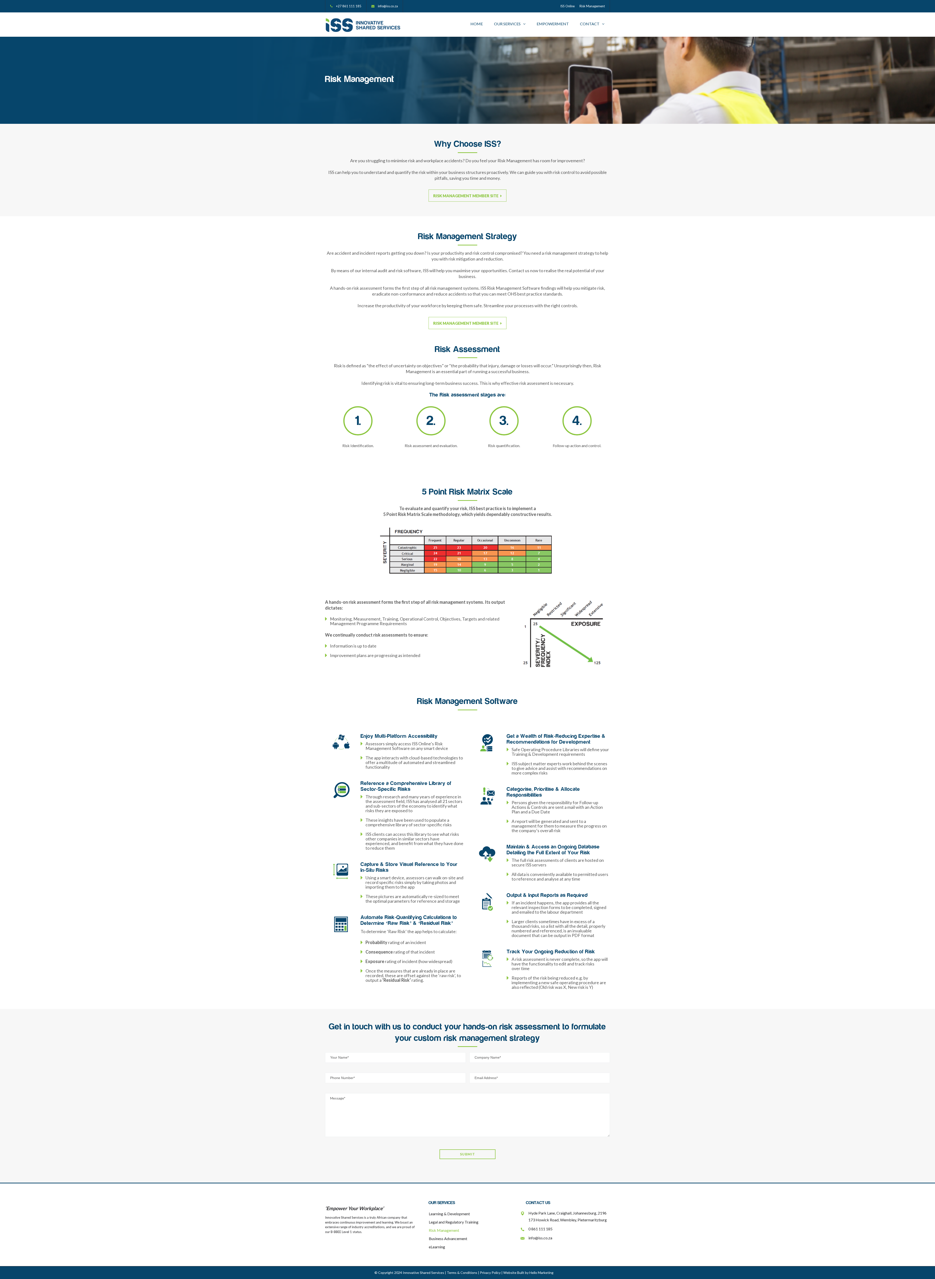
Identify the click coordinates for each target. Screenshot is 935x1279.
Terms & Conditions (462, 1272)
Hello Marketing (541, 1272)
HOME (476, 23)
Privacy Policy (490, 1272)
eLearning (437, 1246)
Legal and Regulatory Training (453, 1222)
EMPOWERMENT (553, 23)
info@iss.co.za (388, 6)
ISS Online (567, 6)
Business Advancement (448, 1238)
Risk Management (592, 6)
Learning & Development (449, 1213)
